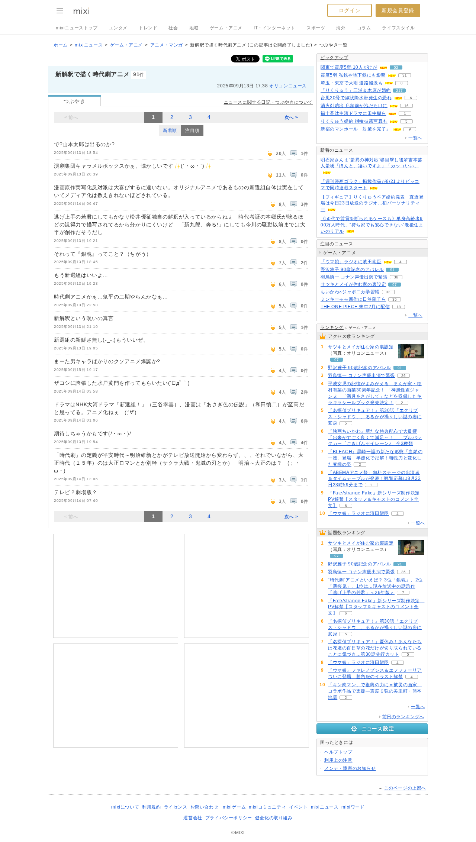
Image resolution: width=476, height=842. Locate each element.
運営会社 (192, 817)
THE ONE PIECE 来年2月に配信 (355, 306)
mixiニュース (89, 45)
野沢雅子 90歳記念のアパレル (352, 269)
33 (388, 292)
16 (406, 106)
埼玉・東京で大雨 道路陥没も (352, 83)
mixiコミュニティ (267, 807)
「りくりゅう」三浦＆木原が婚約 (356, 90)
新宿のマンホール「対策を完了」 (356, 129)
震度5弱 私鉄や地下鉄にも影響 (353, 75)
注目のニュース (336, 243)
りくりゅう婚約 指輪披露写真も (354, 121)
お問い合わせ (204, 807)
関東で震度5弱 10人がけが (349, 67)
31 (404, 75)
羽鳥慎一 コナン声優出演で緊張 (354, 277)
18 (398, 307)
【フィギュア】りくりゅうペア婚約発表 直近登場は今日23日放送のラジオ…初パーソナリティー (372, 203)
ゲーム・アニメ (226, 27)
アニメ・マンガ (166, 45)
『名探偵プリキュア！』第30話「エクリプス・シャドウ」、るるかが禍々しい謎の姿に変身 (375, 417)
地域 (194, 27)
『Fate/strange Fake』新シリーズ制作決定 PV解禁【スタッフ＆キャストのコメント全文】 (376, 499)
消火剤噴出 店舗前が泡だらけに (354, 105)
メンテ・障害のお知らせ (350, 768)
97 (394, 285)
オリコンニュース (288, 85)
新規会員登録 (398, 10)
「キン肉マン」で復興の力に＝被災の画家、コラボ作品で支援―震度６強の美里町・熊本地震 (375, 691)
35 (394, 299)
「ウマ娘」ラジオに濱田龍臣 (351, 261)
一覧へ (415, 138)
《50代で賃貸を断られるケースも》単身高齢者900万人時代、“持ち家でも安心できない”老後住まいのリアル (372, 225)
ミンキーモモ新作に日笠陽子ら (353, 299)
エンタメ (118, 27)
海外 (340, 27)
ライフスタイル (398, 27)
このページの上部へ (405, 788)
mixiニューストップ (77, 27)
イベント (298, 807)
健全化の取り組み (274, 817)
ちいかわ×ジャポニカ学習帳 (350, 291)
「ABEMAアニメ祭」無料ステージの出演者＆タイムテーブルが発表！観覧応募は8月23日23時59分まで (374, 479)
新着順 (170, 130)
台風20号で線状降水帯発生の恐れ (356, 97)
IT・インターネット (274, 27)
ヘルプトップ (338, 752)
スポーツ (315, 27)
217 (399, 90)
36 (396, 277)
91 (392, 270)
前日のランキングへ (403, 716)
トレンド (148, 27)
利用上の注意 (338, 760)
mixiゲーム (234, 807)
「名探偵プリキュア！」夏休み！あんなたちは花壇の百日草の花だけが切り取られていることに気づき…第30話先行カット (375, 648)
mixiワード (352, 807)
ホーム (61, 45)
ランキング (332, 327)
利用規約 (151, 807)
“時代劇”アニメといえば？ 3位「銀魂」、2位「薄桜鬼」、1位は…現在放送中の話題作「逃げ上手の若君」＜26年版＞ (375, 586)
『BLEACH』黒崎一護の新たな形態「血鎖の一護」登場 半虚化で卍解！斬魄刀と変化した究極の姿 (375, 458)
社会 (173, 27)
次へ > (291, 117)
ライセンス (175, 807)
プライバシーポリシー (228, 817)
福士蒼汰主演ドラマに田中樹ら (353, 113)
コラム (364, 27)
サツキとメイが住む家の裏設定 (353, 284)
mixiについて (125, 807)
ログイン (349, 10)
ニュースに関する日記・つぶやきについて (268, 102)
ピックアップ (334, 57)
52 (396, 67)
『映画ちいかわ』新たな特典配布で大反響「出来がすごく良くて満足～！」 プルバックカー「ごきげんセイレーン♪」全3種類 (375, 437)
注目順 (192, 130)
